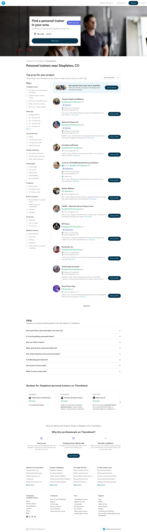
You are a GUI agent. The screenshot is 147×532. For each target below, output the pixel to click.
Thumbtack (29, 61)
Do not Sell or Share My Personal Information (109, 514)
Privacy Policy (102, 506)
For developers (31, 506)
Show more (30, 485)
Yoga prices (29, 479)
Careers (28, 508)
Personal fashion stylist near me (83, 476)
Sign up (52, 502)
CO (35, 61)
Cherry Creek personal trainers (106, 479)
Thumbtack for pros (80, 499)
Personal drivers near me (81, 479)
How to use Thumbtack (58, 499)
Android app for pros (81, 513)
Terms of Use (102, 504)
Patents (100, 509)
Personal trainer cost (32, 470)
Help (99, 499)
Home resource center (57, 511)
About (28, 501)
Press (28, 511)
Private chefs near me (80, 482)
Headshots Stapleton (56, 470)
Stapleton (41, 61)
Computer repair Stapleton (58, 482)
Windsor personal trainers (104, 473)
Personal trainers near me (81, 470)
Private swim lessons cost (33, 482)
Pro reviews (78, 509)
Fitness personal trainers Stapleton (60, 479)
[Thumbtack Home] (3, 3)
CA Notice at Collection (106, 511)
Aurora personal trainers (104, 470)
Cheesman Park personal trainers (106, 482)
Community (78, 504)
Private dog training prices (34, 473)
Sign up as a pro (79, 502)
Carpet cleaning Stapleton (58, 476)
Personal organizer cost (33, 476)
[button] (65, 166)
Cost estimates (55, 509)
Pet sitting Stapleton (56, 473)
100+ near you (73, 23)
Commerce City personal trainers (107, 476)
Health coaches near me (81, 473)
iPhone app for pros (80, 511)
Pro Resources (79, 506)
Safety (100, 502)
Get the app (54, 504)
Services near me (55, 506)
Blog (27, 513)
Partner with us (31, 504)
